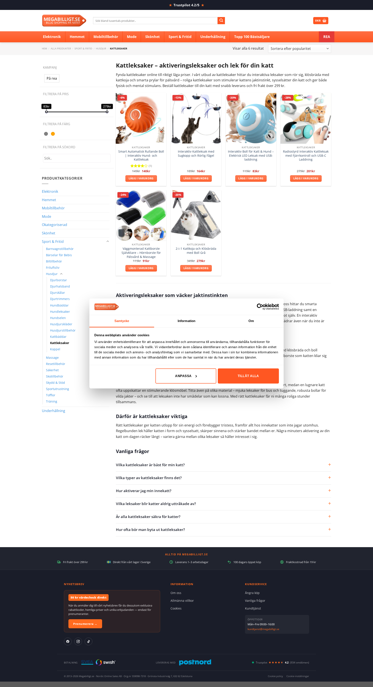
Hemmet (49, 199)
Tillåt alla (248, 376)
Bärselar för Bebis (59, 255)
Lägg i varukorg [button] (141, 178)
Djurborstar (58, 280)
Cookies (176, 608)
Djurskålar (57, 293)
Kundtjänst (253, 608)
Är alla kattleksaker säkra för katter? (148, 516)
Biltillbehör (54, 261)
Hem (44, 48)
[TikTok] (88, 641)
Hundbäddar (59, 305)
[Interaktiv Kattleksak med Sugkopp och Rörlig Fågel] (196, 118)
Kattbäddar (58, 337)
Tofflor (50, 395)
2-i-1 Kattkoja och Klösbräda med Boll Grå (196, 251)
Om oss (176, 593)
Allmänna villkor (182, 601)
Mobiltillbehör (53, 208)
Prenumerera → (85, 624)
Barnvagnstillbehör (60, 249)
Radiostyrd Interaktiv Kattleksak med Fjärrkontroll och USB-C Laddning (306, 155)
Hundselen (58, 318)
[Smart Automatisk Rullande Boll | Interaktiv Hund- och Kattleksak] (141, 118)
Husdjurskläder (61, 324)
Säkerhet (52, 370)
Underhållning (53, 410)
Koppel (55, 349)
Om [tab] (251, 321)
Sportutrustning (57, 389)
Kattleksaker (59, 343)
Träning (51, 401)
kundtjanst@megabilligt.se (263, 629)
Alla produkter (61, 48)
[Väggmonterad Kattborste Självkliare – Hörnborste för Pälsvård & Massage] (141, 215)
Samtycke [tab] (121, 321)
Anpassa (183, 376)
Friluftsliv (52, 267)
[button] (51, 78)
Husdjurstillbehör (63, 330)
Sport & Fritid (83, 48)
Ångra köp (252, 593)
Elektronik (50, 191)
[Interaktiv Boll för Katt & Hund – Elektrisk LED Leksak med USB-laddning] (251, 118)
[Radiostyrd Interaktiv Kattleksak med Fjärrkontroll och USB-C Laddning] (305, 118)
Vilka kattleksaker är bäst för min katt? (150, 464)
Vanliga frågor (255, 601)
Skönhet (48, 233)
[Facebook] (68, 641)
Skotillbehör (54, 376)
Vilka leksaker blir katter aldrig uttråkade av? (156, 503)
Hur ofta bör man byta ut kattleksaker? (150, 529)
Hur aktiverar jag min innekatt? (143, 490)
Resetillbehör (55, 364)
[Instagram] (78, 641)
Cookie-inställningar (297, 676)
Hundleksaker (60, 312)
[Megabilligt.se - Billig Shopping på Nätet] (64, 20)
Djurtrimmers (60, 299)
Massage (52, 357)
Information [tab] (186, 321)
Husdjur (101, 48)
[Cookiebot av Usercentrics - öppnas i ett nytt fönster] (260, 306)
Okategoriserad (54, 224)
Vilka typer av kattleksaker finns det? (149, 477)
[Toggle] (107, 241)
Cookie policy (275, 676)
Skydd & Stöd (55, 383)
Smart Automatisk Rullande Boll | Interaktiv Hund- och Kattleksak (141, 155)
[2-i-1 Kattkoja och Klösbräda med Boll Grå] (196, 215)
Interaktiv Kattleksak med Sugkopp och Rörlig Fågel (196, 154)
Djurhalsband (60, 286)
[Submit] (221, 20)
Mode (46, 216)
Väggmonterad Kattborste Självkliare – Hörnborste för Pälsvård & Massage (141, 253)
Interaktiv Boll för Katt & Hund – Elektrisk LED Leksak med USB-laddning (251, 155)
